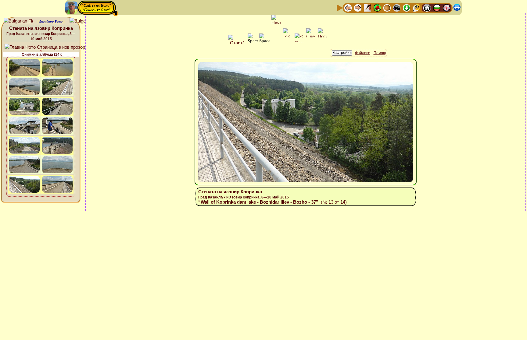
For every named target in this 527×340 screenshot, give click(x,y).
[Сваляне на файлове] (406, 7)
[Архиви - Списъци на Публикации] (367, 7)
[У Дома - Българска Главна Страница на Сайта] (436, 7)
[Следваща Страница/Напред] (357, 7)
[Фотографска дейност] (396, 7)
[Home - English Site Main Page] (446, 7)
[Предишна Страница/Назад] (348, 7)
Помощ (380, 53)
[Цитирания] (377, 7)
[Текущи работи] (387, 7)
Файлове (362, 53)
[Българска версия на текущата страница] (84, 21)
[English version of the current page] (18, 21)
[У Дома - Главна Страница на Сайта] (427, 7)
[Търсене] (416, 7)
